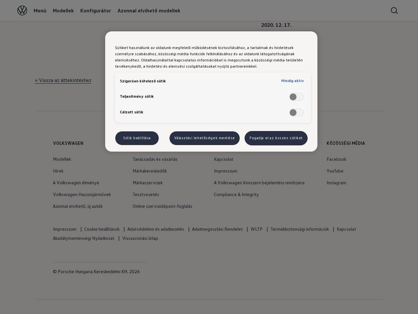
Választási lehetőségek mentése (204, 138)
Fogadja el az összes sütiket (276, 138)
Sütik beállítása (137, 138)
